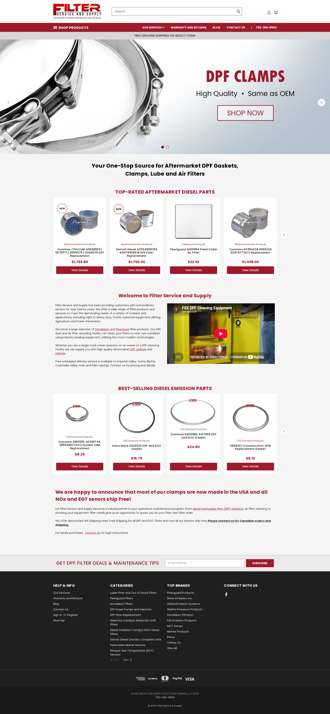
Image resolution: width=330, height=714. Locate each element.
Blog (216, 27)
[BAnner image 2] (165, 97)
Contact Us (235, 27)
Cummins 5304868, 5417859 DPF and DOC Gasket (194, 435)
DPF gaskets (138, 349)
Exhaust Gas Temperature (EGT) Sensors (132, 653)
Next (321, 102)
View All (172, 648)
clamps (60, 353)
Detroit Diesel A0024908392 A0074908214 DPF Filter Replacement (136, 252)
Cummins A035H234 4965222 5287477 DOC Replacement (250, 250)
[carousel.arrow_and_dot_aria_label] (162, 147)
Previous (8, 102)
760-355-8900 (266, 27)
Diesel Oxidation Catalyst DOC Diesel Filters (134, 632)
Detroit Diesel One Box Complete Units (135, 639)
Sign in (58, 615)
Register (72, 615)
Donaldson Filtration (180, 615)
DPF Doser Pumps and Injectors (130, 609)
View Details (79, 270)
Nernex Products (178, 631)
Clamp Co (174, 643)
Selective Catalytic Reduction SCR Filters (133, 622)
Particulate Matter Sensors (128, 645)
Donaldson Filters (121, 604)
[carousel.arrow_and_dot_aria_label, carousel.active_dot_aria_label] (167, 147)
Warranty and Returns (188, 27)
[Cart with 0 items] (276, 12)
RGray (171, 637)
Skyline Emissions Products (184, 609)
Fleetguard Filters (121, 598)
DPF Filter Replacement (125, 615)
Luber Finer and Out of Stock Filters (133, 593)
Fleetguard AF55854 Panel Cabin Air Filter (193, 250)
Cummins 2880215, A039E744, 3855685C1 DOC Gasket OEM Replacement (79, 445)
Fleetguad (122, 329)
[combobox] (177, 11)
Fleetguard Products (180, 593)
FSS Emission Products (181, 620)
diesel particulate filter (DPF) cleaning (218, 509)
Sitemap (59, 620)
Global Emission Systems (183, 604)
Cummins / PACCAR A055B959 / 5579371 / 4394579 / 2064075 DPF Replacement (79, 252)
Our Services (152, 27)
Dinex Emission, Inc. (179, 598)
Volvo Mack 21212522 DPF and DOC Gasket (137, 447)
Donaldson (102, 329)
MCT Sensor (175, 626)
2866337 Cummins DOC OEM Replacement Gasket (250, 447)
